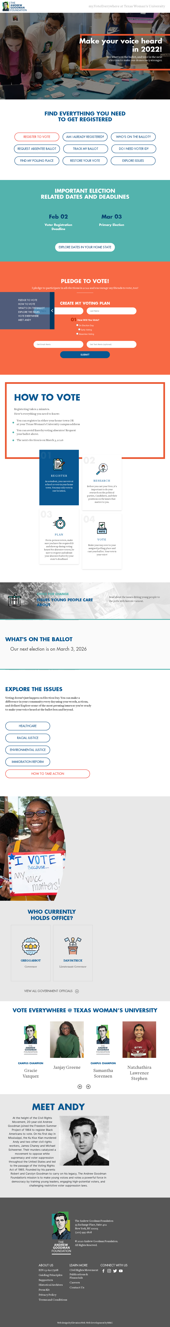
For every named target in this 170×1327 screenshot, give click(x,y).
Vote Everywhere (28, 316)
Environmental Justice (28, 749)
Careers (75, 1282)
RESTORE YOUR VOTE (85, 160)
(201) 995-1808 (83, 1232)
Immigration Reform (28, 761)
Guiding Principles (50, 1275)
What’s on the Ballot (31, 308)
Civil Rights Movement (84, 1270)
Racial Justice (27, 738)
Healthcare (28, 726)
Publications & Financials (79, 1276)
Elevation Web (78, 1323)
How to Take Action (47, 773)
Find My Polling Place (36, 160)
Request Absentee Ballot (37, 148)
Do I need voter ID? (133, 148)
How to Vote (26, 304)
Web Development (95, 1323)
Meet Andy (24, 320)
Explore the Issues (29, 312)
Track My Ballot (85, 148)
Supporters (46, 1280)
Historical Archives (51, 1285)
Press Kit (44, 1290)
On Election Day (86, 325)
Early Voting (86, 329)
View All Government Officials (48, 991)
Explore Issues (133, 160)
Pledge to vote (27, 300)
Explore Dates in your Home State (85, 247)
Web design (63, 1323)
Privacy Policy (47, 1295)
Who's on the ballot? (133, 136)
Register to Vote (37, 136)
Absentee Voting (86, 334)
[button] (80, 1087)
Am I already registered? (85, 136)
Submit (85, 354)
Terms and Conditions (53, 1299)
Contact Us (77, 1287)
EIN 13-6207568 (48, 1270)
